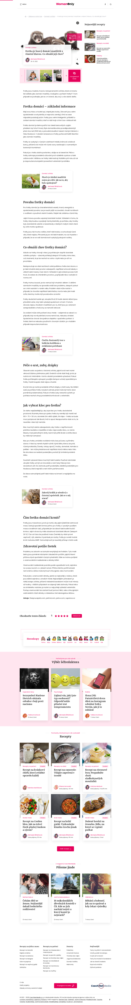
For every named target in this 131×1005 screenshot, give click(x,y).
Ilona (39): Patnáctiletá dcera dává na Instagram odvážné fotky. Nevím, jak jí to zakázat (95, 702)
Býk (64, 642)
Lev (76, 642)
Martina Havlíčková (35, 788)
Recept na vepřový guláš (28, 964)
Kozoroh (69, 642)
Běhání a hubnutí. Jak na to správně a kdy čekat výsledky (96, 903)
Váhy (80, 642)
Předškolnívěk (91, 1000)
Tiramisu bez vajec (73, 956)
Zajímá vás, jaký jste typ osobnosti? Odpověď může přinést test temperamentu (65, 701)
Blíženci (59, 642)
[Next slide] (65, 76)
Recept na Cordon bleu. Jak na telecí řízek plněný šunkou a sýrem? (34, 825)
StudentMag (30, 1002)
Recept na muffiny (49, 971)
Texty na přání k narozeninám (100, 950)
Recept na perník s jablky (52, 955)
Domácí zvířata (49, 16)
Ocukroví (69, 1002)
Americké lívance (73, 953)
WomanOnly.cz (25, 16)
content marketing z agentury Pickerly (33, 1000)
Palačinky (70, 950)
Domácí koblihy (72, 962)
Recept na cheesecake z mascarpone (52, 951)
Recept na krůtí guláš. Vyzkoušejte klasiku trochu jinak (65, 824)
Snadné (42, 766)
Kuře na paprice (25, 962)
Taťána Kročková (34, 715)
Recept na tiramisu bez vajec (53, 958)
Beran (86, 642)
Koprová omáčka (96, 964)
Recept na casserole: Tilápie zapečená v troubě (103, 49)
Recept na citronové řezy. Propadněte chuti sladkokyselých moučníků (96, 775)
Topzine (99, 1000)
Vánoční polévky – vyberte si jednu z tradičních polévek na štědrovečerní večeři (104, 61)
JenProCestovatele (41, 1002)
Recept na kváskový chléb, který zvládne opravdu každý (103, 37)
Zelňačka (23, 967)
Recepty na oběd (103, 43)
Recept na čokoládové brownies (51, 962)
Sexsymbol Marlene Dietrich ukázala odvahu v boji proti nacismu (34, 700)
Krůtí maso (58, 818)
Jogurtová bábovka (73, 959)
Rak (102, 642)
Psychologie (58, 692)
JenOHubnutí (78, 1002)
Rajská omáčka (25, 953)
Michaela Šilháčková (38, 59)
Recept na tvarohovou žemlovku (51, 967)
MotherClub (63, 1000)
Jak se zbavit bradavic (98, 962)
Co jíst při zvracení (96, 956)
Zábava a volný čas (35, 16)
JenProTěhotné (80, 1000)
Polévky (99, 56)
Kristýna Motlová (96, 786)
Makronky (70, 964)
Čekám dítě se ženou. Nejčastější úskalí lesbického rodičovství (32, 905)
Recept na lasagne (26, 959)
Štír (91, 642)
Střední (42, 818)
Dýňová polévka (95, 967)
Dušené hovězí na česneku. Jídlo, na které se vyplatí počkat (94, 825)
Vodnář (96, 642)
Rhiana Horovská (65, 786)
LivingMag (62, 1002)
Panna (43, 642)
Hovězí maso (27, 818)
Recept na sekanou (26, 956)
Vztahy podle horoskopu (98, 953)
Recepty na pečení (103, 31)
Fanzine (22, 1002)
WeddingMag (53, 1002)
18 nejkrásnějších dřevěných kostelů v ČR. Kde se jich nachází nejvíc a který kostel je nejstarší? (65, 907)
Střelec (54, 642)
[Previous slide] (23, 76)
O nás (22, 982)
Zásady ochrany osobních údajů (31, 988)
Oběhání (71, 1000)
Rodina (87, 692)
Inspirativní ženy (28, 692)
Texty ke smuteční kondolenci (100, 959)
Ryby (48, 642)
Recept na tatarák (26, 950)
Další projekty (24, 985)
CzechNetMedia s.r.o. (36, 997)
